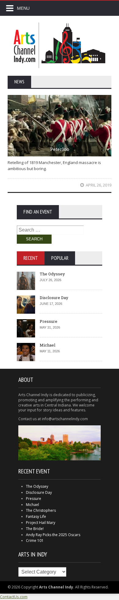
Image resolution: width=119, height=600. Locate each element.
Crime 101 (35, 540)
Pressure (48, 321)
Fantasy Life (36, 516)
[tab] (31, 258)
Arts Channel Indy (59, 45)
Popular (59, 258)
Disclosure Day (54, 297)
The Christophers (41, 510)
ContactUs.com (13, 596)
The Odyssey (52, 274)
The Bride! (35, 528)
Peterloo (59, 149)
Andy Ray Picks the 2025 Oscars (53, 534)
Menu (23, 8)
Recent (30, 258)
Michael (47, 345)
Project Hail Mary (40, 522)
